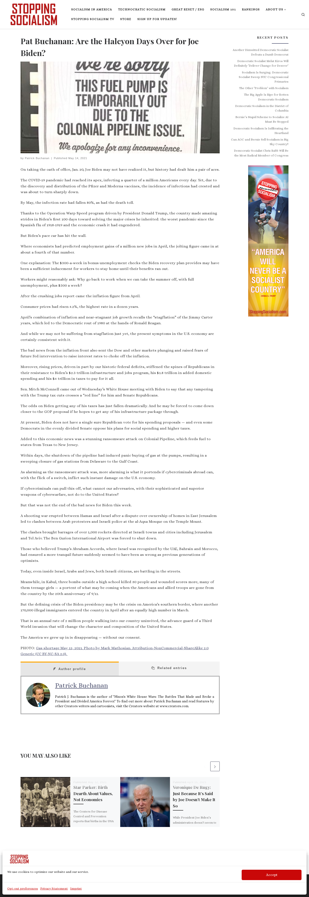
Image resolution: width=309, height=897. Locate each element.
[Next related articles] (215, 766)
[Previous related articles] (204, 766)
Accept (271, 875)
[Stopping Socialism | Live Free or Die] (34, 13)
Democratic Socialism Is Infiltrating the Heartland (260, 131)
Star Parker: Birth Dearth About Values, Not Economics (93, 793)
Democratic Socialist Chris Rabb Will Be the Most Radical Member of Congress (261, 153)
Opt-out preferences (22, 888)
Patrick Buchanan (37, 158)
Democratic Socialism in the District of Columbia (261, 108)
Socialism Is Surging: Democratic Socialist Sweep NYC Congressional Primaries (263, 77)
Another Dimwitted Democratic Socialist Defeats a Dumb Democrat (260, 52)
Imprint (76, 888)
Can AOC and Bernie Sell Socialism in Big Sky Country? (259, 142)
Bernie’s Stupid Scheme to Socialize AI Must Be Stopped (261, 119)
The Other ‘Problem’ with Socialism (263, 88)
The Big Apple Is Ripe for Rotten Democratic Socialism (266, 97)
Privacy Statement (54, 888)
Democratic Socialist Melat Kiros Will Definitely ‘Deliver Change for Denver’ (261, 63)
